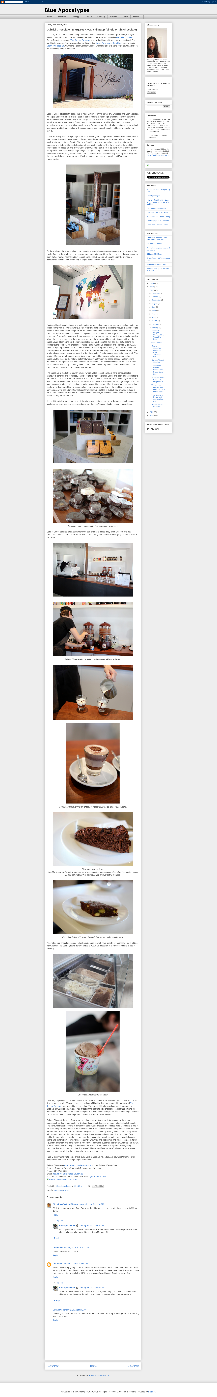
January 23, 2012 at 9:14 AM (91, 1288)
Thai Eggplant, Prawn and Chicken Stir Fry (157, 398)
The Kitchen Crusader (80, 40)
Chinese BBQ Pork (154, 254)
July (154, 307)
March (154, 321)
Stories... (137, 17)
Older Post (133, 1366)
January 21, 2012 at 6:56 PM (75, 1264)
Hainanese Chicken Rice (157, 264)
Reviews (113, 17)
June (154, 310)
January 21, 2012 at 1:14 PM (91, 1204)
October (155, 297)
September (156, 300)
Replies (59, 1221)
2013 (152, 287)
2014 (152, 283)
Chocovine (58, 1248)
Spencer (57, 1310)
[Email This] (93, 1186)
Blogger (151, 1392)
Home (49, 17)
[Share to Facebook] (100, 1186)
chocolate (58, 1190)
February (156, 324)
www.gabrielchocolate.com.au (77, 1165)
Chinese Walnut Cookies (157, 361)
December (156, 293)
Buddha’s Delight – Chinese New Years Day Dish (157, 335)
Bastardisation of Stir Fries (157, 212)
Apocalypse (76, 17)
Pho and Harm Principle (156, 208)
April (154, 317)
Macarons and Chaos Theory (158, 217)
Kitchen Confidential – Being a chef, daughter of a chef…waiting (158, 202)
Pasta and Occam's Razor (157, 225)
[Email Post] (88, 1186)
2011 (152, 412)
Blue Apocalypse (67, 10)
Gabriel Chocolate (124, 37)
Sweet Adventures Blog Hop (108, 43)
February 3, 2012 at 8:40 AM (74, 1310)
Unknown (57, 1264)
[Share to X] (98, 1186)
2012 (152, 290)
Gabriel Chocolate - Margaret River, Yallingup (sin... (156, 351)
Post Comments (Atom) (99, 1375)
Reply (55, 1215)
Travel (125, 17)
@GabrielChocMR (98, 1177)
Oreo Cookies (156, 342)
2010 (152, 415)
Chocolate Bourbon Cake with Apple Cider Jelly (157, 238)
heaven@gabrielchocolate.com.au (68, 1174)
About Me (62, 17)
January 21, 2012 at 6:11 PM (76, 1248)
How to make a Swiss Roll (157, 406)
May (154, 314)
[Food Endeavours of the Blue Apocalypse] (148, 165)
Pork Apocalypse (153, 196)
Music (89, 17)
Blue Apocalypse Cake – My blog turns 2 (158, 379)
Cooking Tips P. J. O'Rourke (158, 221)
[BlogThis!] (96, 1186)
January (155, 328)
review (66, 1190)
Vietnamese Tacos (154, 244)
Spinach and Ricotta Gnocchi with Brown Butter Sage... (157, 370)
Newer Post (53, 1366)
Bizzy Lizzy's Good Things (65, 1204)
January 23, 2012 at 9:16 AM (91, 1225)
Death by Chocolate (55, 46)
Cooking (101, 17)
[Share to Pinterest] (103, 1186)
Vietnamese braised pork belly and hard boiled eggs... (158, 388)
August (155, 304)
